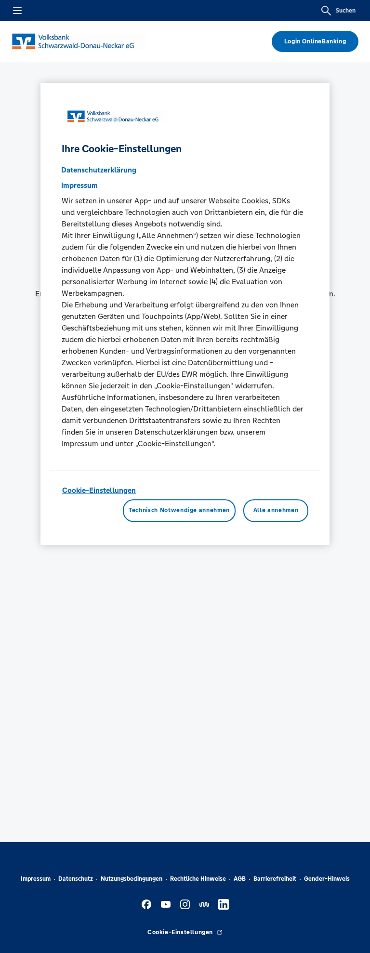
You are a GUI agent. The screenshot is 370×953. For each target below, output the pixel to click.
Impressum (36, 879)
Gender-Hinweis (327, 879)
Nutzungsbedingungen (131, 879)
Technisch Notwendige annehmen (179, 511)
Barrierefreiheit (274, 879)
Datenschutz (75, 879)
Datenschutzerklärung (98, 169)
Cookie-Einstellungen (99, 490)
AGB (240, 879)
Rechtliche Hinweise (198, 879)
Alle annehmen (275, 511)
